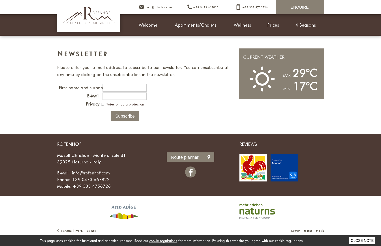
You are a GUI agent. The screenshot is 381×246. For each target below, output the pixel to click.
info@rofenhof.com (91, 173)
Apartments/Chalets (195, 25)
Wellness (242, 25)
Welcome (148, 25)
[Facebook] (190, 172)
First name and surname (80, 87)
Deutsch (295, 230)
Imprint (79, 230)
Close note (362, 240)
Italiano (308, 230)
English (320, 230)
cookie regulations (163, 240)
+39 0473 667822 (91, 179)
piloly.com (66, 230)
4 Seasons (305, 25)
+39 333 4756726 (92, 186)
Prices (273, 25)
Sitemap (91, 230)
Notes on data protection (124, 104)
